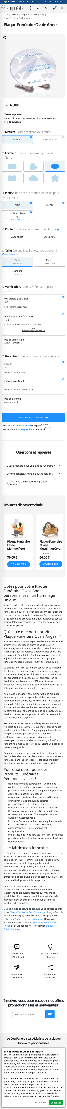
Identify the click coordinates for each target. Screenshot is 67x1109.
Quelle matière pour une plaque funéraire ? (31, 465)
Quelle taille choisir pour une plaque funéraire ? (27, 483)
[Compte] (46, 8)
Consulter (18, 564)
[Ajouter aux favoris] (4, 37)
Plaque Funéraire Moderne (28, 918)
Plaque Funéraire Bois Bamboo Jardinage (32, 912)
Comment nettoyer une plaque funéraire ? (30, 473)
